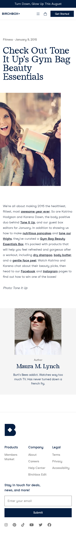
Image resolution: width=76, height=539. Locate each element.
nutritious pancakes (37, 233)
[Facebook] (49, 525)
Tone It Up (27, 222)
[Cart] (45, 14)
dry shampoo (42, 255)
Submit (38, 512)
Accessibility (61, 468)
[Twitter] (40, 525)
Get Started (62, 13)
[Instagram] (6, 525)
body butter (62, 255)
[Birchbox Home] (11, 14)
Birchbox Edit (37, 474)
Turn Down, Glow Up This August (38, 4)
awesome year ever (35, 211)
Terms (56, 455)
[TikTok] (22, 525)
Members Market (10, 457)
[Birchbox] (10, 430)
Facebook (28, 271)
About (32, 455)
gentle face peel (24, 260)
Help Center (36, 468)
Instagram (50, 271)
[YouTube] (31, 525)
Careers (33, 461)
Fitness (8, 39)
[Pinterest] (14, 525)
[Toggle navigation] (38, 14)
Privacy (57, 461)
